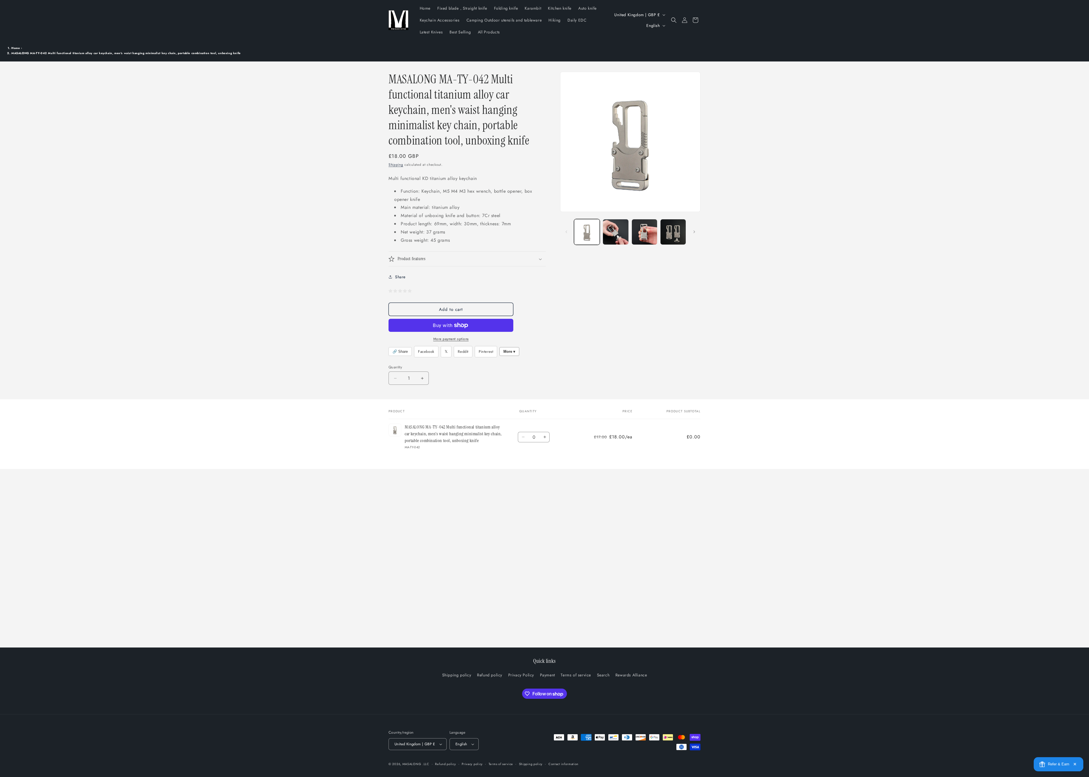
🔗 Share (400, 351)
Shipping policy (456, 675)
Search (603, 675)
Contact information (563, 764)
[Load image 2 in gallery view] (615, 232)
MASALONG (411, 764)
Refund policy (489, 675)
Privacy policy (472, 764)
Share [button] (400, 277)
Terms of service (576, 675)
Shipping (396, 164)
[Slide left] (566, 232)
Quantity (395, 367)
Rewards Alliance (631, 675)
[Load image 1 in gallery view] (587, 232)
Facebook (426, 351)
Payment (547, 675)
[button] (674, 20)
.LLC (426, 764)
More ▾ (509, 351)
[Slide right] (694, 232)
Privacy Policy (521, 675)
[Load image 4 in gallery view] (673, 232)
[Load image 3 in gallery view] (644, 232)
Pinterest (486, 351)
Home (15, 48)
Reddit (463, 351)
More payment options (451, 338)
